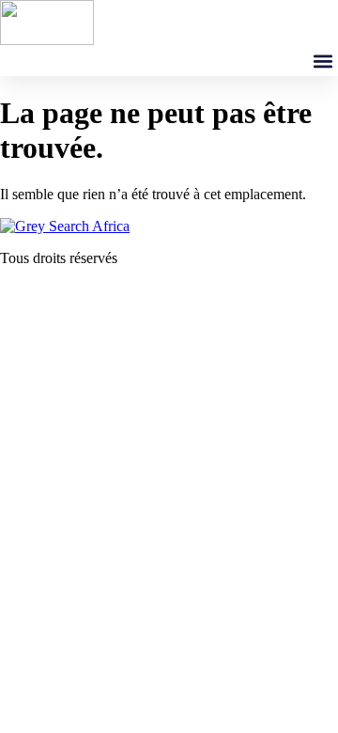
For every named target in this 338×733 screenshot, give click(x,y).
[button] (322, 60)
